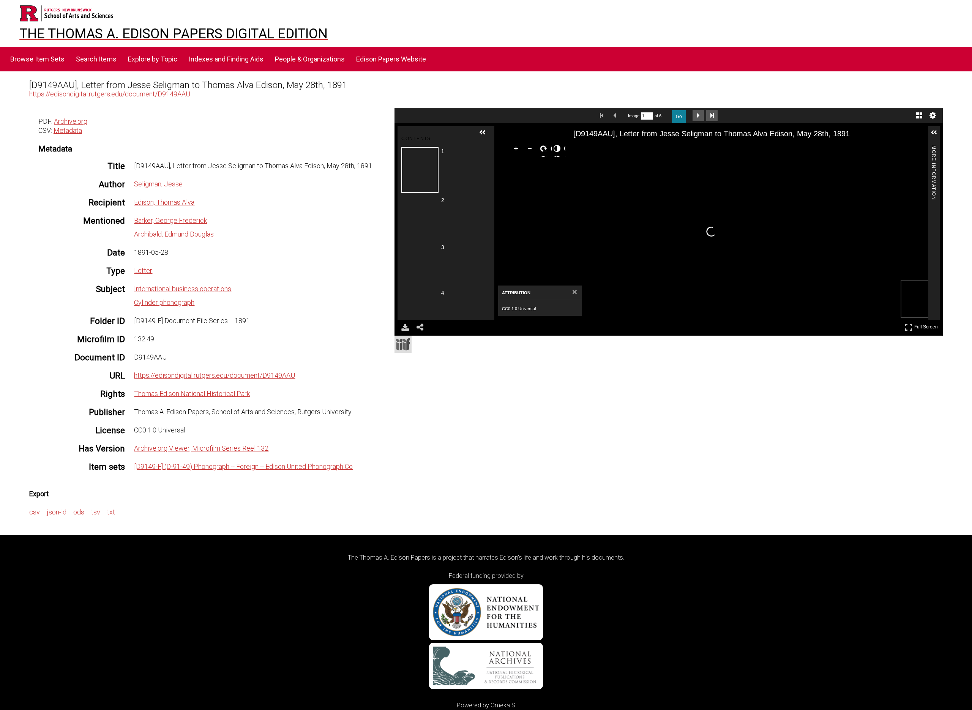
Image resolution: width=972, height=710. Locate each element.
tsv (95, 512)
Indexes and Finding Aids (226, 59)
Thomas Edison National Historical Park (192, 394)
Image (633, 116)
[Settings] (933, 115)
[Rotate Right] (545, 150)
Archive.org (70, 121)
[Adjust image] (558, 150)
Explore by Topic (152, 59)
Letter (143, 271)
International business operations (182, 289)
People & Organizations (310, 59)
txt (111, 512)
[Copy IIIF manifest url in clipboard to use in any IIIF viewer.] (403, 344)
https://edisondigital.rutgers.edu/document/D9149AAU (109, 94)
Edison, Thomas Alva (164, 202)
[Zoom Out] (531, 150)
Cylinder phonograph (164, 302)
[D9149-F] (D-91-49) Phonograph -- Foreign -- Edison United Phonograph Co (243, 466)
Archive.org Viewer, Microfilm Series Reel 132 (201, 448)
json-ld (56, 512)
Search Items (96, 59)
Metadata (68, 130)
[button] (485, 135)
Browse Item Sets (37, 59)
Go (679, 116)
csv (34, 512)
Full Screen (927, 326)
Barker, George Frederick (170, 220)
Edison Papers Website (391, 59)
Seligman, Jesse (158, 184)
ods (78, 512)
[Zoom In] (517, 150)
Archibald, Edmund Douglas (174, 234)
